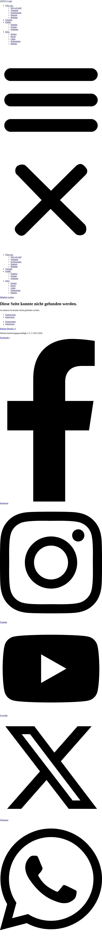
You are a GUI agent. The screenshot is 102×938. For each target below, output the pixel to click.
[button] (51, 149)
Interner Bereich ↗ (8, 329)
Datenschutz (10, 315)
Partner (14, 34)
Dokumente (15, 41)
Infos (7, 32)
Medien (14, 44)
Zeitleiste (14, 29)
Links (13, 39)
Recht (13, 36)
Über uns (9, 5)
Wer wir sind (16, 8)
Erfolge (14, 27)
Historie (14, 15)
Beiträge (14, 17)
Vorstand (14, 10)
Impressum (9, 317)
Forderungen (16, 13)
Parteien (14, 25)
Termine (8, 20)
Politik (8, 22)
